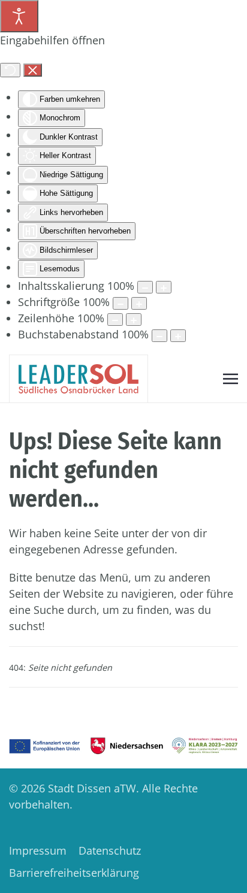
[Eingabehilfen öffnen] (19, 16)
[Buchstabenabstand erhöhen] (178, 335)
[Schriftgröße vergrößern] (139, 303)
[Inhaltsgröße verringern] (145, 287)
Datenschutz (110, 850)
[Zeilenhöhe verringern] (115, 319)
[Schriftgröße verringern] (120, 303)
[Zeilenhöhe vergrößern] (133, 319)
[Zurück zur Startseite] (78, 379)
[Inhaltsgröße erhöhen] (163, 287)
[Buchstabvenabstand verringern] (159, 335)
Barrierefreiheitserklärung (74, 872)
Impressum (38, 850)
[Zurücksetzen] (10, 70)
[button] (230, 378)
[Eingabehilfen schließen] (32, 70)
